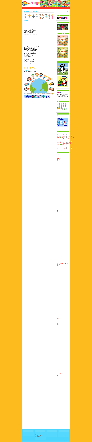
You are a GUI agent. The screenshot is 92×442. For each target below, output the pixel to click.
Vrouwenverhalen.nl (38, 435)
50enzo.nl (36, 433)
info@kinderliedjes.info (27, 433)
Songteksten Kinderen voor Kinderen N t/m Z (29, 68)
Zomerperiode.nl (37, 436)
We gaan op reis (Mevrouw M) (64, 263)
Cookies (60, 433)
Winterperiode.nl (37, 437)
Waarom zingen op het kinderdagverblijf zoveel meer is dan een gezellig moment (64, 319)
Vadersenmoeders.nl (38, 434)
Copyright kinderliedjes (50, 433)
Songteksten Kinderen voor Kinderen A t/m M (29, 67)
